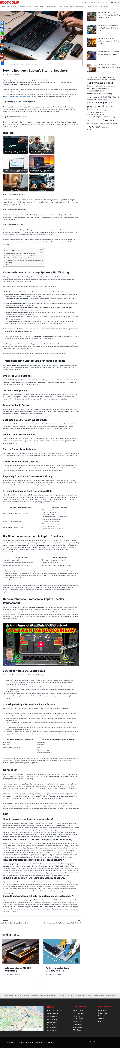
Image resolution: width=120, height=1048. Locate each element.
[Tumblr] (2, 41)
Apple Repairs (52, 1030)
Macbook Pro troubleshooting (99, 94)
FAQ (7, 264)
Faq (99, 1021)
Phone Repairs (77, 1024)
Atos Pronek (8, 75)
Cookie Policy (102, 1010)
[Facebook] (112, 2)
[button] (28, 1015)
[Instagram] (118, 2)
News (102, 2)
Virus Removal (103, 7)
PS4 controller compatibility (95, 114)
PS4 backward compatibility (95, 112)
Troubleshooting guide (93, 130)
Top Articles (93, 126)
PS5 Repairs (72, 996)
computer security (92, 77)
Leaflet (25, 1029)
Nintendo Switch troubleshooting (97, 100)
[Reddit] (2, 45)
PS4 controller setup (93, 120)
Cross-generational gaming (106, 77)
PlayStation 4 (112, 103)
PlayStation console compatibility (96, 110)
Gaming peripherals (94, 86)
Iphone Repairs (93, 996)
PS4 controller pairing (95, 117)
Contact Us (102, 1016)
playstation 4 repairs (100, 106)
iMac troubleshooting (109, 86)
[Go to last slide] (5, 960)
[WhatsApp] (2, 34)
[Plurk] (2, 60)
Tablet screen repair (92, 123)
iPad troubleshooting (104, 88)
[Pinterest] (2, 37)
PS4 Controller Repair (110, 117)
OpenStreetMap (33, 1029)
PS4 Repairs (62, 996)
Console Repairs (52, 1016)
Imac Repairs (8, 996)
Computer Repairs (25, 7)
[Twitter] (2, 30)
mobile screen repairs (108, 97)
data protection (92, 79)
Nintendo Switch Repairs (48, 996)
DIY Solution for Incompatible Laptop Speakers (20, 258)
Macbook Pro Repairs (31, 996)
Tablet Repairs (92, 7)
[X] (115, 2)
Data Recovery (51, 7)
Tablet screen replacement (108, 124)
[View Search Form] (118, 6)
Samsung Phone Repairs (107, 996)
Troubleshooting (105, 127)
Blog (107, 2)
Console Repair (78, 1019)
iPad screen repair (92, 88)
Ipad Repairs (19, 996)
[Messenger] (2, 26)
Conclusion (8, 262)
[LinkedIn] (2, 49)
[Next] (76, 960)
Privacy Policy (103, 1013)
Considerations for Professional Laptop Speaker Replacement (24, 260)
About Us (101, 1019)
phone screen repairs (97, 102)
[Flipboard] (2, 56)
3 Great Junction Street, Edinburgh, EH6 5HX (37, 1042)
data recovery (102, 79)
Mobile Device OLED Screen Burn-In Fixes (14, 921)
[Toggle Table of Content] (41, 251)
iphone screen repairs (96, 91)
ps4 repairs (107, 120)
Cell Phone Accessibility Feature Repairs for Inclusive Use (63, 921)
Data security (112, 79)
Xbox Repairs (81, 996)
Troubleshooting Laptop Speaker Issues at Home (20, 256)
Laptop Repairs (63, 7)
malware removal (92, 97)
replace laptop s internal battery (20, 96)
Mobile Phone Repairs (54, 1011)
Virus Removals (78, 1013)
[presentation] (20, 951)
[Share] (2, 64)
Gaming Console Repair (100, 82)
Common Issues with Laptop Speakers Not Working (20, 253)
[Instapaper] (2, 52)
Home (3, 7)
